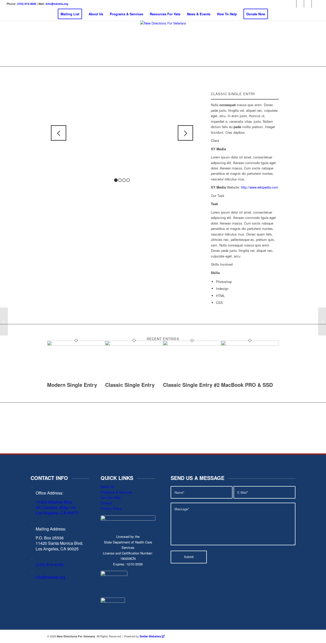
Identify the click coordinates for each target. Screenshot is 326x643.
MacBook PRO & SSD (247, 384)
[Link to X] (307, 4)
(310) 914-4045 (26, 4)
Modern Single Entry (72, 384)
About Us (107, 486)
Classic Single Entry (130, 384)
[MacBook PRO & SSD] (250, 344)
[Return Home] (163, 43)
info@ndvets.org (57, 4)
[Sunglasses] (4, 321)
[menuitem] (70, 14)
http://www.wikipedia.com (259, 187)
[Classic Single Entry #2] (192, 344)
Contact (106, 503)
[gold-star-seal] (114, 583)
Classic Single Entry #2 (191, 384)
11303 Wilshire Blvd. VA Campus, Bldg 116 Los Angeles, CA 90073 (57, 507)
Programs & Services (116, 492)
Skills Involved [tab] (222, 264)
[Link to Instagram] (300, 4)
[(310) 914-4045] (37, 559)
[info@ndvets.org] (37, 572)
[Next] (185, 133)
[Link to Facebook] (292, 4)
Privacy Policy (111, 508)
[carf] (113, 610)
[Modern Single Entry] (76, 344)
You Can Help (111, 497)
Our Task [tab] (217, 195)
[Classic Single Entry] (134, 344)
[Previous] (58, 133)
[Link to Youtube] (315, 4)
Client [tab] (215, 140)
